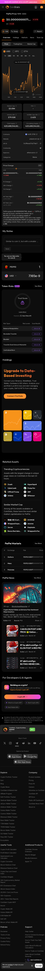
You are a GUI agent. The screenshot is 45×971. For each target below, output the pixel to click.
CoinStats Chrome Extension (31, 850)
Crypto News (5, 787)
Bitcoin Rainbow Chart (8, 865)
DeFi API (3, 919)
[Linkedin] (29, 744)
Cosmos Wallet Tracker (9, 814)
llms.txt (3, 905)
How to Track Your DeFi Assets (33, 941)
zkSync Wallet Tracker (8, 804)
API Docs (32, 797)
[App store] (14, 756)
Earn (2, 780)
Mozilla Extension (31, 858)
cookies (10, 965)
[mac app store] (22, 761)
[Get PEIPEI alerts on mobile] (22, 31)
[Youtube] (34, 744)
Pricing (31, 780)
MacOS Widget (30, 855)
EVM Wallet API (6, 915)
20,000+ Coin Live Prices (9, 892)
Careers (31, 787)
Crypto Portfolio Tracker (9, 777)
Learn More (22, 312)
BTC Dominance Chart (8, 886)
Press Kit (32, 784)
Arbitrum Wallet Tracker (9, 807)
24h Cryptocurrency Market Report (10, 881)
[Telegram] (40, 148)
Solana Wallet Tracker (8, 810)
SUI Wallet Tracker (7, 833)
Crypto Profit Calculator (9, 849)
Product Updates (34, 777)
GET (32, 729)
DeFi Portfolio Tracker (8, 797)
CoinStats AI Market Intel (9, 790)
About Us (32, 807)
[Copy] (37, 134)
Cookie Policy (5, 941)
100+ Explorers (6, 895)
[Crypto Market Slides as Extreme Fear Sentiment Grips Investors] (22, 593)
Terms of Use (5, 935)
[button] (37, 134)
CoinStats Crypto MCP (8, 902)
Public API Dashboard (36, 800)
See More (38, 286)
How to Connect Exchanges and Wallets (34, 936)
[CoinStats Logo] (13, 7)
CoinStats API (33, 794)
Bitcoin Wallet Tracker (8, 830)
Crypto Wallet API (6, 909)
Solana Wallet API (6, 912)
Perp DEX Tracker (7, 837)
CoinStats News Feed (36, 804)
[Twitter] (4, 744)
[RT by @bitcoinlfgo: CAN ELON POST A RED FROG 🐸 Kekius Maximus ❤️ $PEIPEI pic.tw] (12, 647)
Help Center (29, 931)
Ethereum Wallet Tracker (9, 817)
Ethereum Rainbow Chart (9, 868)
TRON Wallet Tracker (8, 827)
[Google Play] (30, 756)
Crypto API (21, 697)
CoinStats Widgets (7, 877)
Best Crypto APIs (33, 702)
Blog (2, 784)
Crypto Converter (7, 861)
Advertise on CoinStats (36, 790)
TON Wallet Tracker (7, 823)
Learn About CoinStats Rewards (32, 955)
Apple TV (28, 861)
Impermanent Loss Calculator (7, 857)
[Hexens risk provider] (22, 316)
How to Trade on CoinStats (34, 951)
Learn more (33, 2)
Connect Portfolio (15, 396)
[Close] (42, 2)
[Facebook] (40, 744)
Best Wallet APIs (13, 707)
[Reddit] (23, 744)
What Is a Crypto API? (15, 702)
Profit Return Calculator (8, 853)
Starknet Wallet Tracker (9, 800)
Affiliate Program (6, 794)
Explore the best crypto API (19, 690)
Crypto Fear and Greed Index (9, 872)
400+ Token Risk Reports (9, 899)
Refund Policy (5, 945)
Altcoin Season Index (8, 889)
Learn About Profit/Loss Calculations (33, 947)
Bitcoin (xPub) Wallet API (9, 922)
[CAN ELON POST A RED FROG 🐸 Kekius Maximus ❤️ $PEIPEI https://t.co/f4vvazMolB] (12, 631)
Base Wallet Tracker (7, 820)
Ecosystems (5, 840)
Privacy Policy (5, 938)
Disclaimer (4, 931)
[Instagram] (10, 744)
